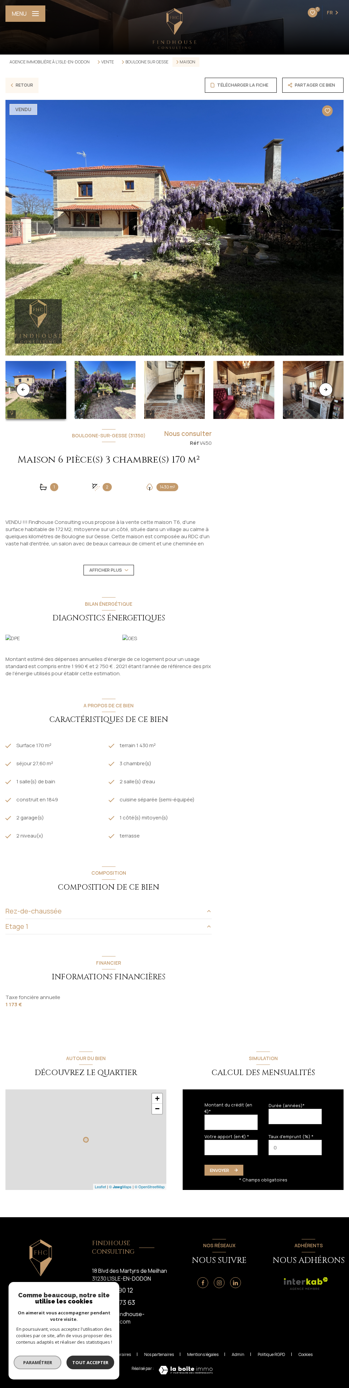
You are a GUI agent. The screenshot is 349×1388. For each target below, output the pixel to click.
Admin (238, 1354)
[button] (326, 389)
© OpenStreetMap (150, 1186)
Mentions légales (202, 1354)
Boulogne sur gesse (146, 62)
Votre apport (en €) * (226, 1136)
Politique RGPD (271, 1354)
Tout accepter (90, 1362)
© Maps (120, 1186)
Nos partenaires (159, 1354)
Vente (107, 62)
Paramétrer (37, 1362)
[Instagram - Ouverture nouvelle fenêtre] (219, 1282)
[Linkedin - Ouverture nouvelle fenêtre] (235, 1282)
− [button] (157, 1108)
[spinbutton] (295, 1147)
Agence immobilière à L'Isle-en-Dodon (50, 62)
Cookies (306, 1354)
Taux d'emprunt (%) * (291, 1136)
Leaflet (100, 1186)
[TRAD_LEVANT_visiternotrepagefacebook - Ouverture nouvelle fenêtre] (202, 1282)
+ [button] (157, 1098)
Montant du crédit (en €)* (228, 1108)
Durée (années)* (287, 1105)
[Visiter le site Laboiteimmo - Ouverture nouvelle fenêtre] (185, 1370)
